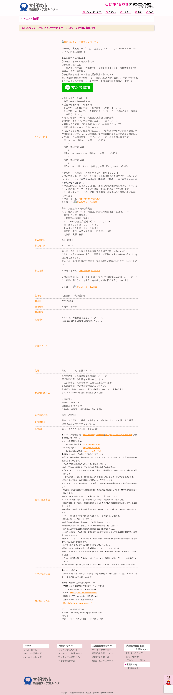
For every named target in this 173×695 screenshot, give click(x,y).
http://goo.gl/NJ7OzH (92, 451)
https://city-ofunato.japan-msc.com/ (77, 603)
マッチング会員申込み (69, 657)
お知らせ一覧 (30, 650)
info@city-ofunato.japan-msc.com (118, 435)
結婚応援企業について (103, 653)
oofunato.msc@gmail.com (93, 435)
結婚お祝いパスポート (103, 661)
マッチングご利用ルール (70, 653)
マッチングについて (68, 650)
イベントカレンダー (34, 657)
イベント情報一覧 (33, 653)
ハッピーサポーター (101, 650)
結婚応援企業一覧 (100, 657)
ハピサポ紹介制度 (66, 661)
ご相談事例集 (132, 668)
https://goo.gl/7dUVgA (89, 199)
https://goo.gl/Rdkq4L (92, 444)
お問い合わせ (132, 657)
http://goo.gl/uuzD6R (91, 448)
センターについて (134, 653)
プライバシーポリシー (136, 660)
